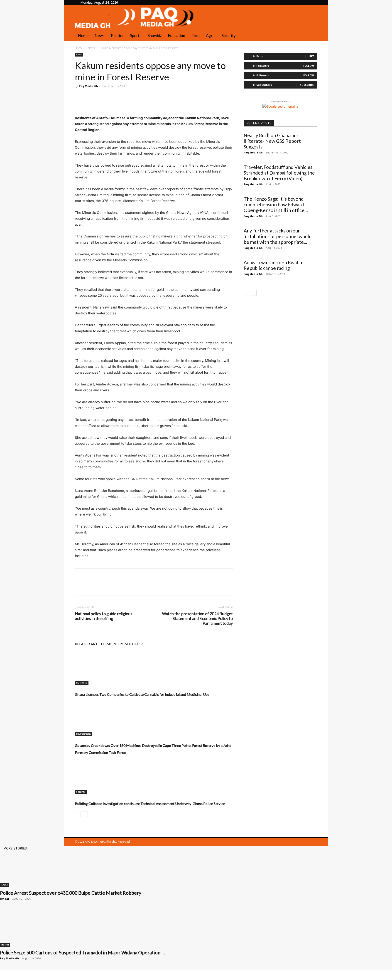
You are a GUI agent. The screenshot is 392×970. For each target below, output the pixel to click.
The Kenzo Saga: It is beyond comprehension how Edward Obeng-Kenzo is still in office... (276, 204)
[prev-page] (78, 814)
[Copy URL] (131, 96)
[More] (142, 96)
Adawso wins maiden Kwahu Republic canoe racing (273, 265)
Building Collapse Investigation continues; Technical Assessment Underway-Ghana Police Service (150, 803)
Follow (308, 65)
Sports (135, 35)
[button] (311, 10)
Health (5, 944)
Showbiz (155, 35)
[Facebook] (130, 2)
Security (229, 35)
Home (83, 35)
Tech (195, 35)
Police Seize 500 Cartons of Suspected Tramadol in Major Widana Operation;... (82, 952)
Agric (210, 35)
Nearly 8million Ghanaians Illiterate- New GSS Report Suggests (272, 140)
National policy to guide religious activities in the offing (103, 616)
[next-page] (85, 814)
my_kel (4, 898)
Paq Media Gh (88, 86)
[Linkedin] (134, 2)
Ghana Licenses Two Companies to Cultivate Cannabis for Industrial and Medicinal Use (142, 694)
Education (176, 35)
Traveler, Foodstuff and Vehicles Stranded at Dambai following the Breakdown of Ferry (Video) (279, 172)
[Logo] (106, 28)
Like (311, 56)
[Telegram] (121, 96)
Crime (4, 884)
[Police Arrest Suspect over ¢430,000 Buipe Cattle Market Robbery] (196, 869)
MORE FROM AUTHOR (125, 644)
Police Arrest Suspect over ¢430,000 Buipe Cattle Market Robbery (70, 893)
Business (81, 682)
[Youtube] (140, 2)
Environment (83, 733)
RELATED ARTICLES (91, 644)
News (100, 35)
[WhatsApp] (110, 96)
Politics (117, 35)
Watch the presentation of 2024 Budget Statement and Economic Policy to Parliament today (197, 618)
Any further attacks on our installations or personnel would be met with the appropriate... (278, 236)
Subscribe (307, 84)
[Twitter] (137, 2)
